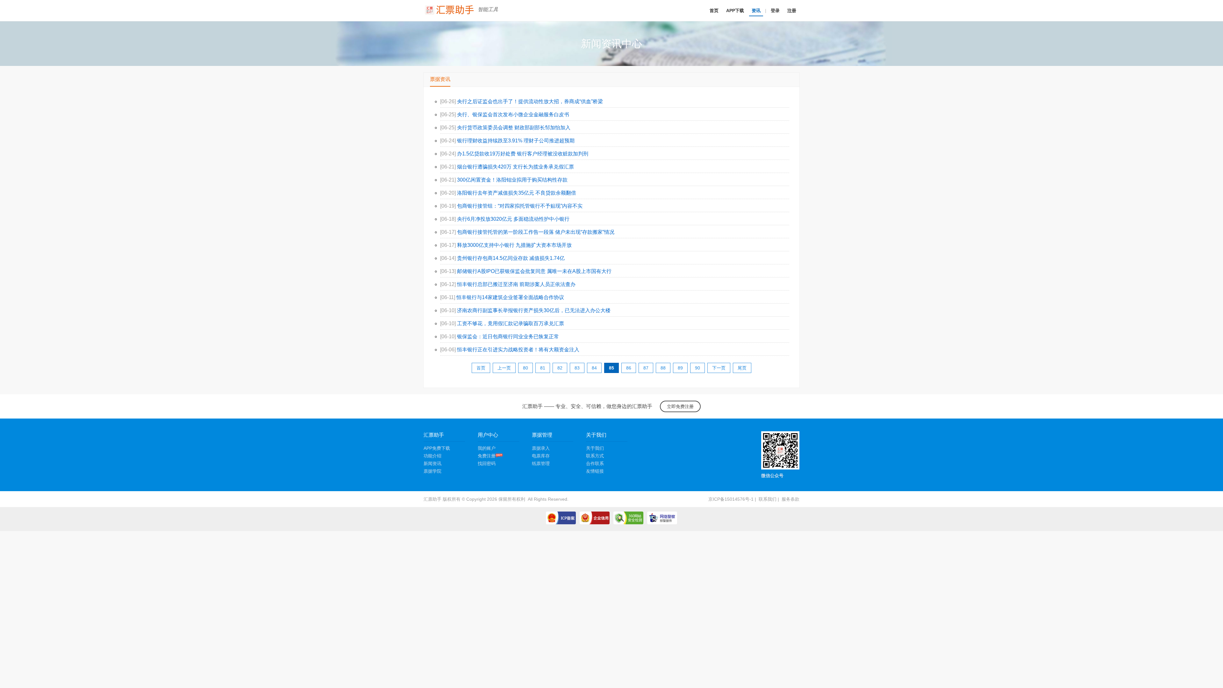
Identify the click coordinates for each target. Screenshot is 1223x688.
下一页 (719, 367)
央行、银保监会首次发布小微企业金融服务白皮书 (513, 114)
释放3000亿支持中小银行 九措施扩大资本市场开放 (514, 245)
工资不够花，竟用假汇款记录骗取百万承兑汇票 (510, 323)
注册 (791, 10)
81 (542, 367)
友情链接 (595, 471)
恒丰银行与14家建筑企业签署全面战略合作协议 (510, 297)
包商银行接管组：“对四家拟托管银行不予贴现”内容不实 (520, 206)
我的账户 (487, 448)
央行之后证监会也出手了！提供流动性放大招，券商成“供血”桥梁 (530, 101)
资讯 (756, 10)
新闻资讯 (432, 463)
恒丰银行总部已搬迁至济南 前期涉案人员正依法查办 (516, 284)
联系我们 (767, 499)
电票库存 (541, 455)
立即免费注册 (680, 406)
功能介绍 (432, 455)
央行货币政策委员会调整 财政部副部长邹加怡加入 (513, 127)
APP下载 (735, 10)
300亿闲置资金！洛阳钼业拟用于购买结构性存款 (512, 180)
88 (663, 367)
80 (525, 367)
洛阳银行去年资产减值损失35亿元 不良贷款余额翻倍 (516, 193)
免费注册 (487, 455)
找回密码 (487, 463)
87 (645, 367)
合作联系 (595, 463)
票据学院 (432, 471)
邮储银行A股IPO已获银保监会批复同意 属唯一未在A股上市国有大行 (534, 271)
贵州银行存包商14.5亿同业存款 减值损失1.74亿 (511, 258)
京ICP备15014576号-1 (731, 499)
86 (628, 367)
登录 (775, 10)
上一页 (504, 367)
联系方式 (595, 455)
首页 (714, 10)
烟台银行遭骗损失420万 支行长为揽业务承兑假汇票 (515, 166)
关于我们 (595, 448)
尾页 (742, 367)
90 (697, 367)
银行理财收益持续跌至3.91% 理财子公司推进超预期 (516, 140)
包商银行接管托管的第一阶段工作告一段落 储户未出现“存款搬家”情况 (535, 232)
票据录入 (541, 448)
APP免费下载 (437, 448)
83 (577, 367)
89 (680, 367)
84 (594, 367)
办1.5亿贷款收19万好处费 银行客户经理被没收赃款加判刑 (522, 153)
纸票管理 (541, 463)
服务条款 (790, 499)
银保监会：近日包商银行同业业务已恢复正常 (508, 336)
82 (559, 367)
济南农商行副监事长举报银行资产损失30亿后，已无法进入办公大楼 (534, 310)
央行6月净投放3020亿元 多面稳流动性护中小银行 (513, 219)
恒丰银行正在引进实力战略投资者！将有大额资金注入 (518, 349)
